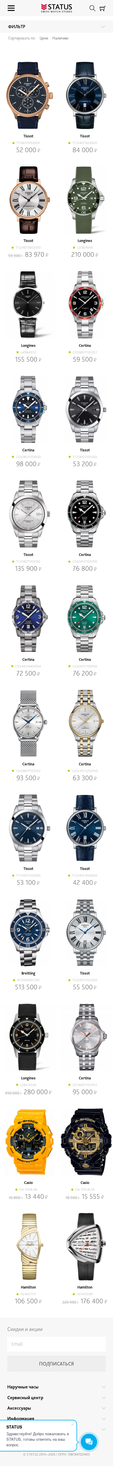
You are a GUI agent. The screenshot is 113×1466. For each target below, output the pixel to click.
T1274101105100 (85, 457)
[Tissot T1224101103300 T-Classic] (85, 932)
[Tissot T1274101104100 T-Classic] (28, 828)
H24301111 (28, 1294)
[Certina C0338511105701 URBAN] (85, 304)
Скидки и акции (25, 1329)
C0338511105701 (85, 352)
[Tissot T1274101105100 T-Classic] (85, 409)
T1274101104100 (28, 875)
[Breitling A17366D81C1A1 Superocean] (28, 932)
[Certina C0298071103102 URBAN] (28, 723)
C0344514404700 (28, 666)
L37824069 (85, 247)
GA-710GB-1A (84, 1189)
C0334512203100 (85, 771)
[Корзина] (103, 8)
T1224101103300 (84, 980)
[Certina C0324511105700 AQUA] (85, 514)
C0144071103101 (84, 1085)
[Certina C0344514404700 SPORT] (28, 618)
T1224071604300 (84, 143)
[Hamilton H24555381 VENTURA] (85, 1246)
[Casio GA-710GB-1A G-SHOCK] (85, 1142)
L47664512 (28, 352)
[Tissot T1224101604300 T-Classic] (85, 828)
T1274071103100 (28, 561)
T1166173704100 (28, 143)
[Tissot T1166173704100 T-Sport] (28, 95)
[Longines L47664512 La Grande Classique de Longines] (28, 304)
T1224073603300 (28, 247)
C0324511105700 (84, 561)
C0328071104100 (28, 457)
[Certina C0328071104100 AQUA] (28, 409)
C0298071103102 (28, 771)
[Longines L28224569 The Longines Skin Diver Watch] (28, 1037)
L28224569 (28, 1085)
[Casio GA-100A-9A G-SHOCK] (28, 1142)
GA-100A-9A (28, 1189)
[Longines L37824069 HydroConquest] (85, 200)
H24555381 (85, 1294)
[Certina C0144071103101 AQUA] (85, 1037)
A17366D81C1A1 (28, 980)
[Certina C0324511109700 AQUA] (85, 618)
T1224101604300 (84, 875)
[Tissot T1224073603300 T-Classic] (28, 200)
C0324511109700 (84, 666)
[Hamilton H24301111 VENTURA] (28, 1246)
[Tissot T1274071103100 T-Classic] (28, 514)
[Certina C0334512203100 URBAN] (85, 723)
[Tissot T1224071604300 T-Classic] (85, 95)
